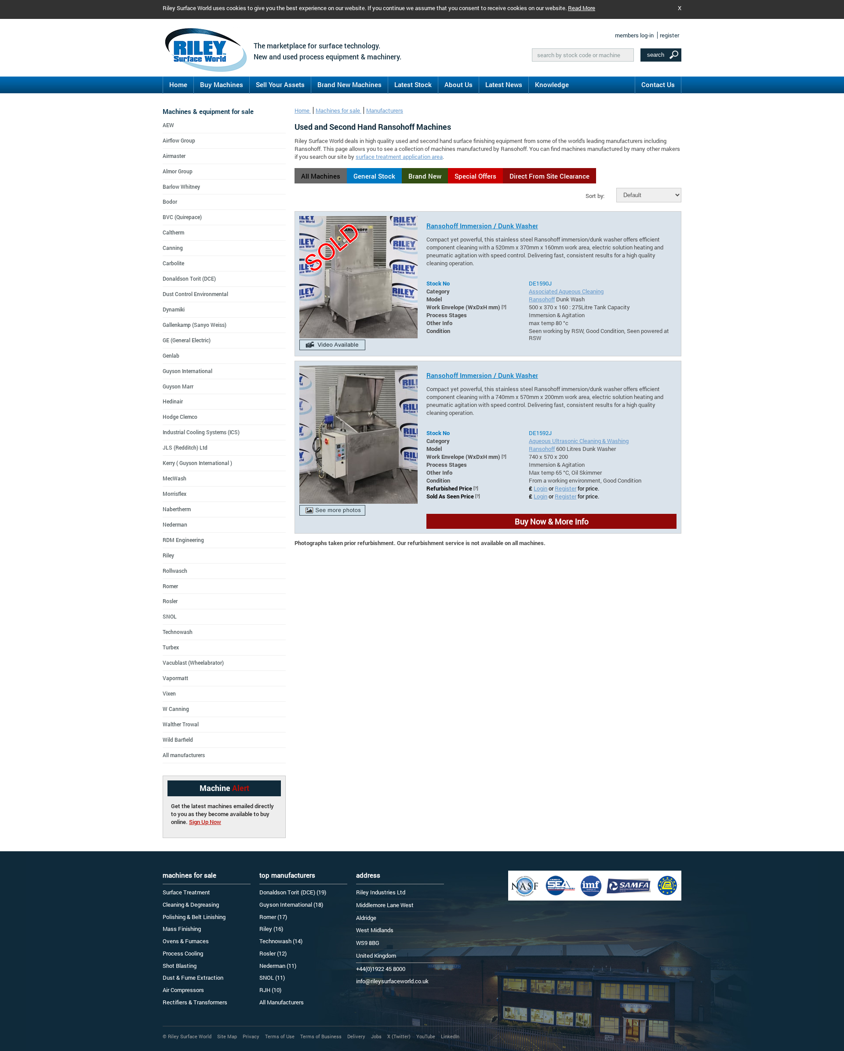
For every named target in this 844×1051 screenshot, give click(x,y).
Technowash (178, 631)
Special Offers (475, 176)
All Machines (320, 176)
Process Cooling (183, 953)
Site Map (227, 1036)
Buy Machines (221, 84)
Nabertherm (177, 509)
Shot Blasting (179, 965)
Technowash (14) (280, 941)
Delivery (356, 1036)
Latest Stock (413, 84)
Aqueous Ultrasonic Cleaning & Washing (579, 440)
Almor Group (178, 171)
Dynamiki (174, 309)
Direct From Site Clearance (549, 176)
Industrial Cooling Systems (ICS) (201, 432)
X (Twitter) (399, 1036)
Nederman (175, 524)
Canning (173, 247)
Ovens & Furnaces (186, 941)
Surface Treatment (186, 892)
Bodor (170, 201)
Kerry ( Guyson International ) (197, 462)
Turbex (171, 647)
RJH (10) (270, 989)
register (669, 35)
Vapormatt (175, 677)
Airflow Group (179, 140)
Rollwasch (175, 570)
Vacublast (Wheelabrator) (193, 662)
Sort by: (595, 195)
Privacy (251, 1036)
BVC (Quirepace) (182, 216)
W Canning (176, 708)
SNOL (170, 616)
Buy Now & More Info (552, 521)
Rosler (170, 600)
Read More (581, 7)
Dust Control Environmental (195, 293)
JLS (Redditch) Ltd (185, 447)
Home (178, 84)
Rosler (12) (273, 953)
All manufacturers (184, 754)
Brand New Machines (349, 84)
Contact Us (658, 84)
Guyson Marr (178, 386)
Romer (170, 586)
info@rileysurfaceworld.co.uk (392, 981)
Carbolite (173, 263)
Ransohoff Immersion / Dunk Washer (482, 225)
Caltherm (173, 232)
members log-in (634, 35)
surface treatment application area (399, 156)
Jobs (376, 1036)
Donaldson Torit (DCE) (189, 278)
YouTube (425, 1036)
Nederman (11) (277, 965)
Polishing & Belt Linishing (194, 916)
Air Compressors (183, 989)
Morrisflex (174, 493)
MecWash (174, 478)
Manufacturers (384, 110)
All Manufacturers (281, 1002)
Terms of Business (321, 1036)
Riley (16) (271, 928)
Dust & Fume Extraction (193, 977)
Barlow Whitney (181, 186)
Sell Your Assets (280, 84)
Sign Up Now (205, 821)
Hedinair (173, 401)
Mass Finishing (182, 928)
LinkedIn (450, 1036)
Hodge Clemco (180, 416)
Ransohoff (542, 299)
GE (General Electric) (187, 340)
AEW (168, 124)
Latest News (503, 84)
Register (565, 488)
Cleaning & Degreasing (191, 904)
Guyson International (187, 370)
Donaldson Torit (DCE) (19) (292, 892)
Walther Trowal (181, 724)
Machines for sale (338, 110)
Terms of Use (280, 1036)
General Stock (374, 176)
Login (540, 488)
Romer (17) (273, 916)
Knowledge (552, 84)
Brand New (424, 176)
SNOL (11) (272, 977)
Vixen (169, 693)
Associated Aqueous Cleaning (566, 291)
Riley (168, 555)
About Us (458, 84)
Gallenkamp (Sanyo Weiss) (194, 324)
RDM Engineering (183, 539)
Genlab (171, 355)
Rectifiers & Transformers (195, 1002)
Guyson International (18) (291, 904)
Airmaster (174, 155)
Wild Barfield (178, 739)
